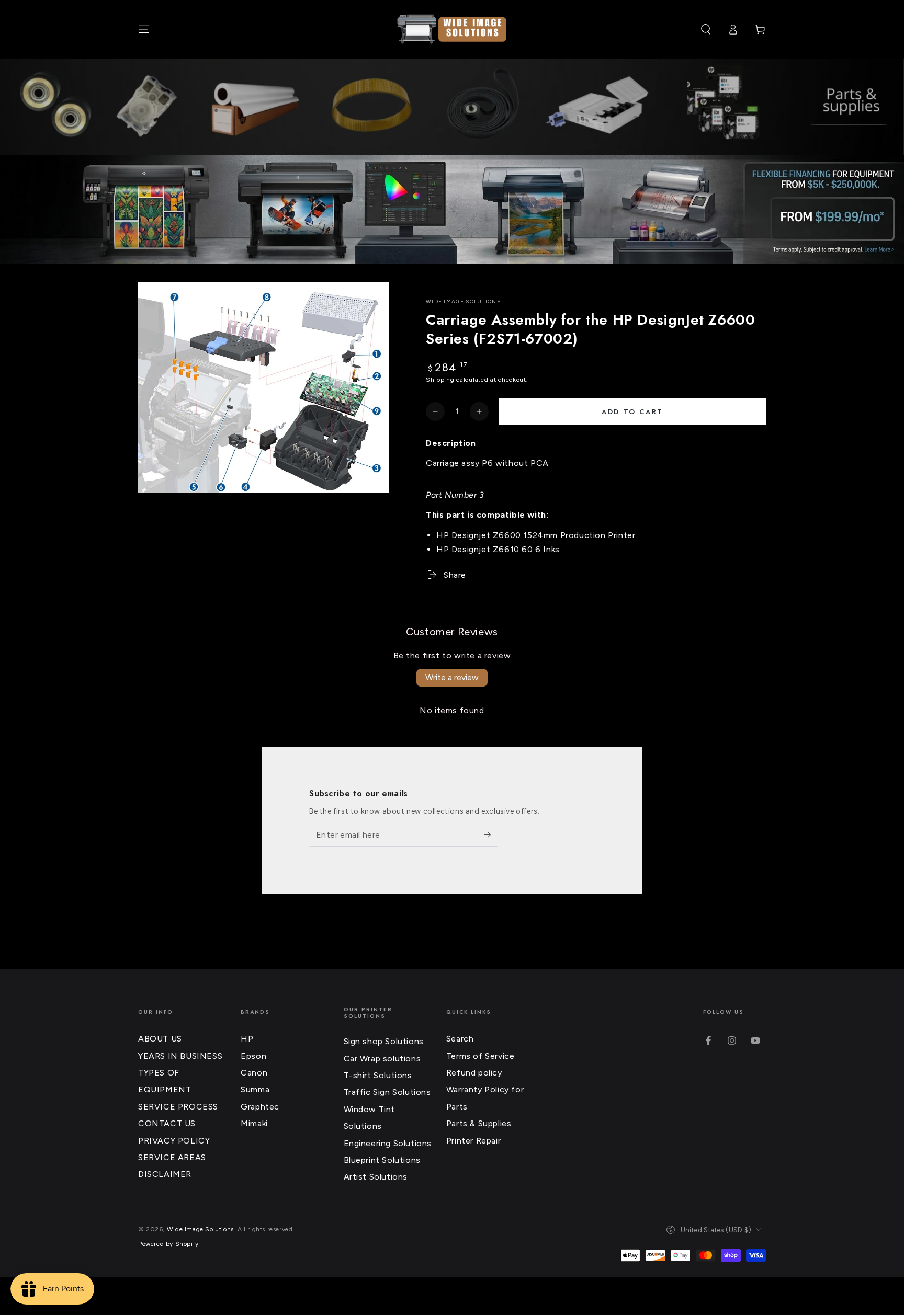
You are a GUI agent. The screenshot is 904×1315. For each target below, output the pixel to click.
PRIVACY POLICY (174, 1141)
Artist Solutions (376, 1177)
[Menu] (143, 29)
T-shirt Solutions (378, 1075)
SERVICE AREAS (172, 1157)
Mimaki (254, 1123)
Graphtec (260, 1107)
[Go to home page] (452, 29)
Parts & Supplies (479, 1123)
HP (247, 1039)
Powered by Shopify (168, 1244)
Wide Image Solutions (463, 301)
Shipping (440, 379)
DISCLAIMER (164, 1174)
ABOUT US (160, 1039)
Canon (254, 1073)
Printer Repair (473, 1141)
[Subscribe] (491, 834)
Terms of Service (480, 1056)
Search (460, 1039)
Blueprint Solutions (382, 1160)
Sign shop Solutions (384, 1041)
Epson (253, 1056)
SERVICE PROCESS (178, 1107)
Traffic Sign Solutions (387, 1092)
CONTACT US (167, 1123)
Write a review (452, 677)
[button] (705, 29)
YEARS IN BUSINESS (180, 1056)
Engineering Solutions (388, 1143)
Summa (255, 1089)
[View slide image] (452, 209)
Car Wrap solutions (382, 1059)
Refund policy (474, 1073)
